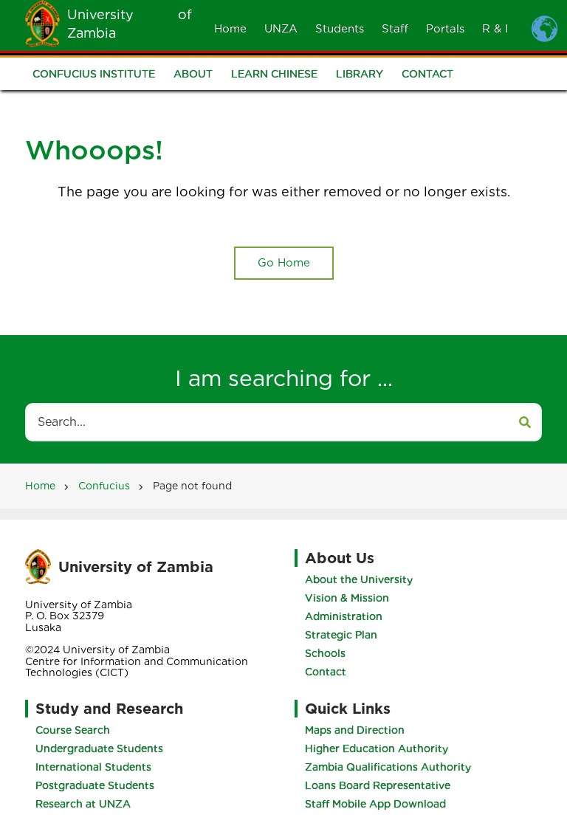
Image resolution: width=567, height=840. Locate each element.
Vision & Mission (347, 598)
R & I (495, 28)
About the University (359, 579)
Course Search (72, 730)
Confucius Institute (93, 74)
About (193, 74)
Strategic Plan (341, 635)
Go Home (284, 262)
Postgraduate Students (94, 785)
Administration (343, 616)
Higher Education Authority (376, 748)
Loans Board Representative (377, 785)
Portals (445, 28)
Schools (325, 653)
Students (339, 28)
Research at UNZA (83, 804)
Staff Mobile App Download (375, 804)
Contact (427, 74)
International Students (93, 767)
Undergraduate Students (99, 748)
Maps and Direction (355, 730)
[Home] (42, 23)
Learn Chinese (274, 74)
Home (230, 28)
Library (359, 74)
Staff (395, 28)
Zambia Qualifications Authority (388, 767)
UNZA (281, 28)
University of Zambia (135, 567)
